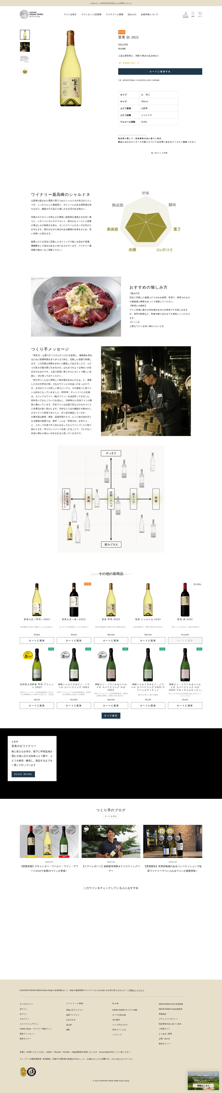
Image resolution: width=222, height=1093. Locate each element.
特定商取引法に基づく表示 (148, 138)
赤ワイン (23, 1009)
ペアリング (117, 1035)
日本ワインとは (119, 1030)
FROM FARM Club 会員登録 (171, 1004)
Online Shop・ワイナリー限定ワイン (36, 1029)
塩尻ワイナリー (73, 1015)
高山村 (69, 1025)
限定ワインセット (27, 1034)
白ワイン (23, 1014)
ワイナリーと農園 (114, 14)
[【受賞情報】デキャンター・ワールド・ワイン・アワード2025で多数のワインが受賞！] (49, 841)
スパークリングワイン (29, 1024)
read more (23, 774)
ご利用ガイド (164, 1029)
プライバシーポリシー (168, 1019)
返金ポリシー (164, 1044)
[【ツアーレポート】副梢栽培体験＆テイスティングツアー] (111, 841)
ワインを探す (70, 14)
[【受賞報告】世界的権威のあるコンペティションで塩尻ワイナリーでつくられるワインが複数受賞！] (172, 841)
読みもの (132, 14)
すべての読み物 (119, 1015)
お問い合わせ (164, 1039)
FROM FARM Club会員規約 (171, 1009)
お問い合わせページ (169, 142)
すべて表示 (111, 715)
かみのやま (71, 1020)
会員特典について (149, 14)
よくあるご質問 (165, 1034)
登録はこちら (203, 1085)
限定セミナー (25, 1039)
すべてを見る (111, 816)
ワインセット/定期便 (91, 14)
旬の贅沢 (116, 1020)
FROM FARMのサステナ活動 (124, 1010)
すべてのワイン (26, 1004)
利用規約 (162, 1014)
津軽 (68, 1030)
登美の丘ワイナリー (74, 1010)
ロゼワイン (24, 1019)
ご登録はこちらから (135, 990)
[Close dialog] (216, 1074)
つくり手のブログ (120, 1025)
